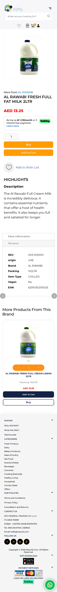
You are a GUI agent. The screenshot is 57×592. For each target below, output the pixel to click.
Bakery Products (12, 451)
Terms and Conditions (14, 498)
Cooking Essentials (13, 474)
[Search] (48, 16)
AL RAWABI (25, 92)
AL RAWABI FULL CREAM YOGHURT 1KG (28, 373)
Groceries (8, 470)
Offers (7, 489)
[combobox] (28, 16)
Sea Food (8, 459)
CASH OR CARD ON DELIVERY (28, 578)
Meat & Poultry (11, 455)
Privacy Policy (11, 502)
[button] (28, 361)
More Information (19, 236)
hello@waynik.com (20, 532)
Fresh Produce (11, 444)
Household (9, 481)
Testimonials (10, 435)
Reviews (13, 243)
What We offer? (11, 430)
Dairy (6, 447)
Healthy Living (11, 478)
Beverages (9, 466)
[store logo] (13, 8)
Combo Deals (10, 485)
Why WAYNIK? (11, 425)
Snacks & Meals (11, 462)
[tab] (28, 236)
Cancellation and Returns (16, 507)
